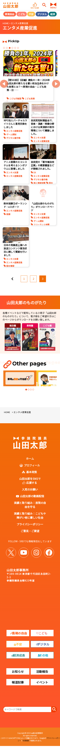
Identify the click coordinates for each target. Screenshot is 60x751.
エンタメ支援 (16, 95)
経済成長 (19, 655)
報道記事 (18, 682)
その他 (43, 655)
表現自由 (9, 14)
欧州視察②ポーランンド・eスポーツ (15, 205)
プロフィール (32, 465)
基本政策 (31, 472)
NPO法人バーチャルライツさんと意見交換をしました (15, 124)
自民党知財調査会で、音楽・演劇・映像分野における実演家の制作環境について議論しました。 (42, 127)
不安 (31, 14)
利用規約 (26, 740)
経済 (52, 14)
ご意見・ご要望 (30, 531)
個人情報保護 (40, 182)
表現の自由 (19, 633)
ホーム (30, 458)
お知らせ (18, 671)
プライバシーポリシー (30, 524)
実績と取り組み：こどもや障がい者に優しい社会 (30, 515)
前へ (14, 277)
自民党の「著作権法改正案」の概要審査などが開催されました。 (42, 165)
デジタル (42, 14)
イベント (42, 682)
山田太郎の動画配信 (32, 496)
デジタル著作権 (13, 137)
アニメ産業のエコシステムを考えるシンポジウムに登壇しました (15, 165)
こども (21, 14)
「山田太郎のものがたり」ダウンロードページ (42, 207)
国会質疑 (10, 265)
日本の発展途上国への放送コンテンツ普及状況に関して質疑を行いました (15, 250)
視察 (8, 214)
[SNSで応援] (35, 3)
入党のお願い (30, 489)
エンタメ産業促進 (33, 95)
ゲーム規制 (11, 134)
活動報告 (42, 671)
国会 (51, 182)
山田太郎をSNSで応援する (30, 481)
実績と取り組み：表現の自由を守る (30, 505)
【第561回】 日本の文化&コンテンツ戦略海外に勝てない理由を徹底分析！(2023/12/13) (27, 83)
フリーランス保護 (42, 224)
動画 (46, 95)
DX (35, 172)
